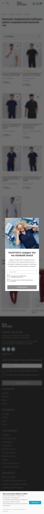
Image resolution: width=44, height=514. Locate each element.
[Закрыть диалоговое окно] (40, 3)
